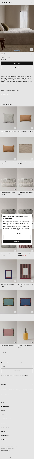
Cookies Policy (16, 229)
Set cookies (17, 233)
